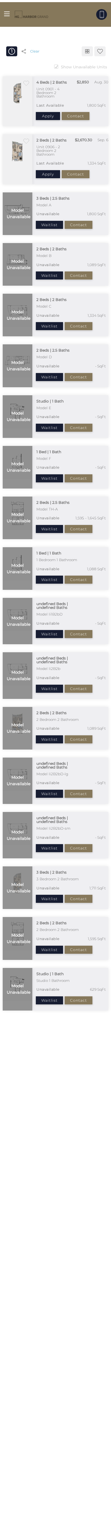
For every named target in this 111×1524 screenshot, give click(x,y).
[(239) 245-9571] (101, 14)
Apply (48, 116)
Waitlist (49, 224)
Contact (75, 116)
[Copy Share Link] (23, 51)
